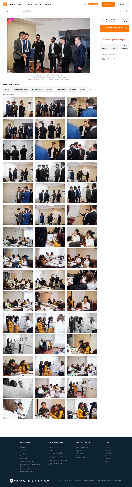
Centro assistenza (82, 447)
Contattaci (79, 450)
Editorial (38, 4)
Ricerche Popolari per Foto (58, 460)
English (107, 447)
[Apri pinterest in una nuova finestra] (38, 480)
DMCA (51, 450)
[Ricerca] (120, 11)
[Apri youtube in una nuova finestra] (48, 480)
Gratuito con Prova (114, 29)
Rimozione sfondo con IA (28, 469)
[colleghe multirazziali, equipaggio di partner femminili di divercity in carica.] (50, 344)
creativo (73, 89)
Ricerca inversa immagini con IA (30, 465)
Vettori (11, 4)
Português (108, 453)
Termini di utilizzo (88, 481)
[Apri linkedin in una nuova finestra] (35, 480)
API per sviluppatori (26, 461)
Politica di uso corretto (114, 481)
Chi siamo (79, 453)
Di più (47, 4)
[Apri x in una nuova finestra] (45, 480)
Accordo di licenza (55, 447)
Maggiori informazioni (108, 59)
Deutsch (107, 456)
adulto (7, 89)
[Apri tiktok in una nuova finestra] (42, 480)
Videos (28, 4)
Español (107, 450)
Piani (85, 4)
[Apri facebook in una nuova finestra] (29, 480)
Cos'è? (116, 54)
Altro (106, 461)
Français (107, 459)
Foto (19, 4)
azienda (49, 89)
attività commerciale (21, 89)
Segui (125, 21)
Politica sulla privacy (100, 481)
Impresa (23, 456)
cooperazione (61, 89)
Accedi (122, 4)
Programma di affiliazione (57, 453)
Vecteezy (23, 450)
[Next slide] (94, 89)
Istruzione (23, 459)
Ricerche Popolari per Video (56, 464)
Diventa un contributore (80, 456)
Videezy (22, 453)
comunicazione (37, 89)
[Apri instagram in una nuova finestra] (32, 480)
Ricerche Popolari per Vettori (56, 456)
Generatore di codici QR (28, 472)
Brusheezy (23, 447)
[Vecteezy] (5, 4)
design (82, 89)
